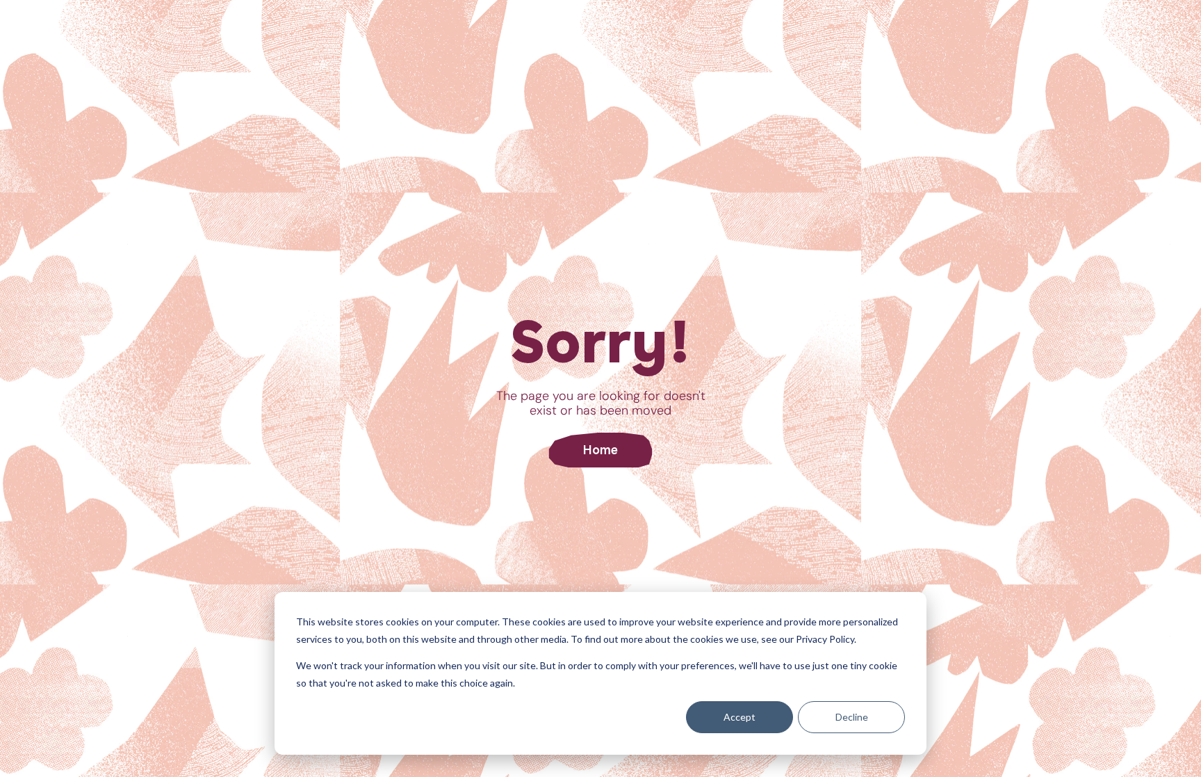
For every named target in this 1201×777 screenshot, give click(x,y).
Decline (851, 717)
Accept (739, 717)
